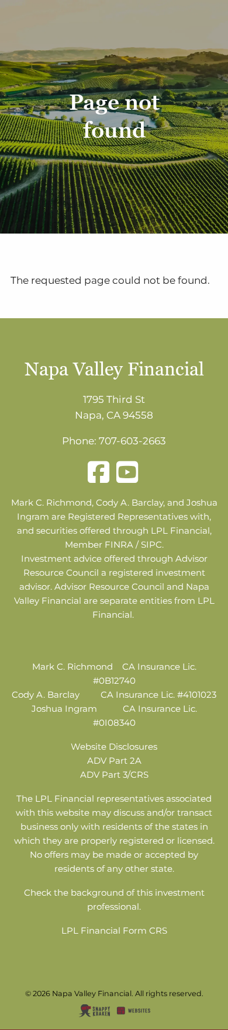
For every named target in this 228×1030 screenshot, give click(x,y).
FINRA (119, 544)
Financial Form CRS (124, 930)
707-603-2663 (132, 441)
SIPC (151, 544)
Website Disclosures (114, 746)
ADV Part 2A (114, 760)
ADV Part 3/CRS (114, 774)
